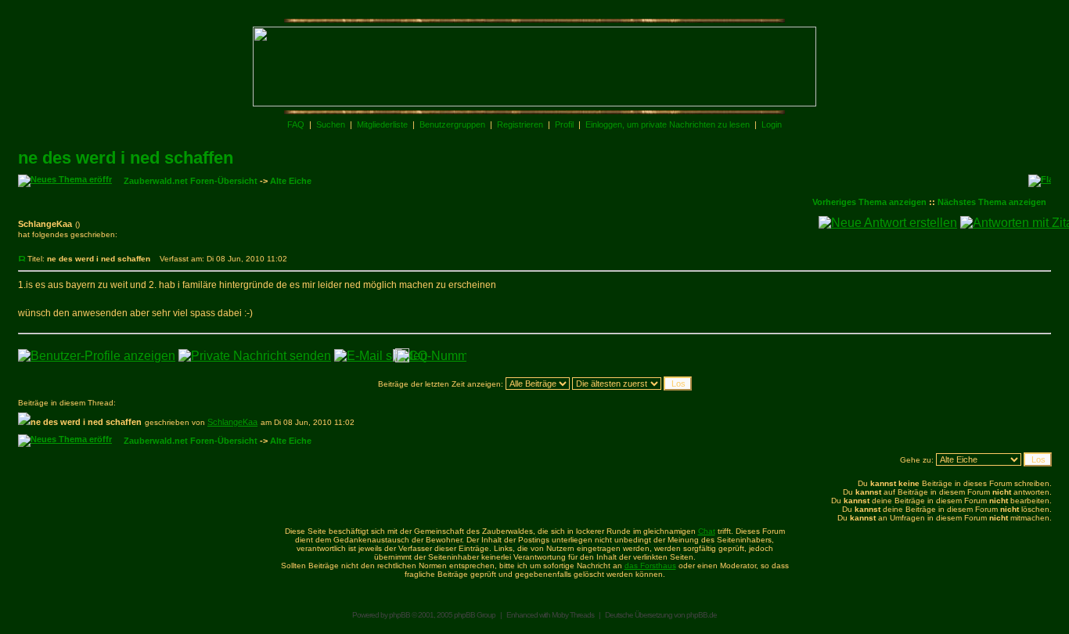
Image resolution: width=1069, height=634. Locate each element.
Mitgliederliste (382, 124)
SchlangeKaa (232, 422)
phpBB (399, 615)
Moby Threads (573, 615)
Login (771, 124)
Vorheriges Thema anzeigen (869, 202)
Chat (706, 531)
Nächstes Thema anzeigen (992, 202)
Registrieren (520, 124)
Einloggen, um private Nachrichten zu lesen (667, 124)
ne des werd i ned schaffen (125, 158)
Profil (564, 124)
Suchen (330, 124)
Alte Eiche (290, 181)
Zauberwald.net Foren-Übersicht (190, 181)
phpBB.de (701, 615)
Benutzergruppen (452, 124)
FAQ (295, 124)
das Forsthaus (650, 565)
